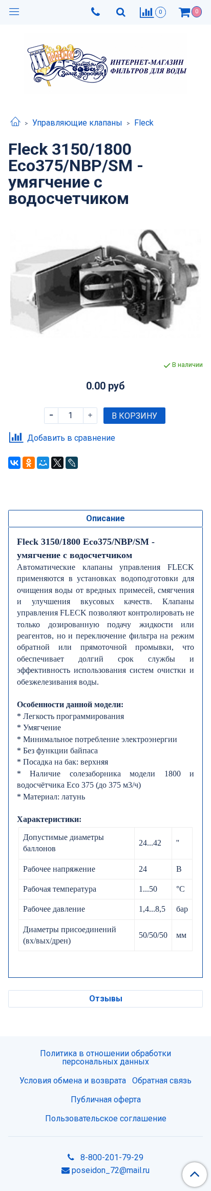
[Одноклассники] (29, 463)
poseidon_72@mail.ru (111, 1170)
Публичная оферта (106, 1099)
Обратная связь (162, 1080)
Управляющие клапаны (77, 123)
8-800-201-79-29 (110, 1157)
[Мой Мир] (43, 463)
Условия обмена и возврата (72, 1080)
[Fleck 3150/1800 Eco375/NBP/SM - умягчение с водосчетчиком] (105, 283)
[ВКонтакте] (14, 463)
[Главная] (15, 123)
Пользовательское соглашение (105, 1118)
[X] (57, 463)
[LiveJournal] (72, 463)
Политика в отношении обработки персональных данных (105, 1057)
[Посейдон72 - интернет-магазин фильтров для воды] (105, 61)
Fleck (144, 123)
